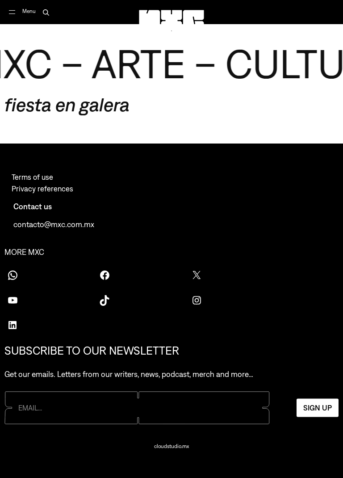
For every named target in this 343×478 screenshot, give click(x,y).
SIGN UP (317, 407)
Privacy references (42, 188)
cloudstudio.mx (171, 446)
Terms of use (32, 177)
